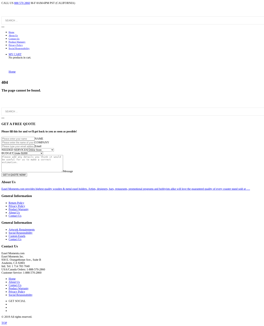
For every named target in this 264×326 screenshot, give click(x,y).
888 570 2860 (22, 2)
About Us (14, 212)
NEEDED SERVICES (14, 149)
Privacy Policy (17, 206)
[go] (2, 26)
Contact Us (15, 215)
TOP (4, 322)
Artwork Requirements (22, 229)
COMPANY (42, 142)
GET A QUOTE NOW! (14, 174)
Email (38, 146)
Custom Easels (17, 236)
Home (12, 71)
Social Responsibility (21, 232)
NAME (39, 138)
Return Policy (16, 202)
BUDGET (7, 153)
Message (68, 171)
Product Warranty (19, 209)
